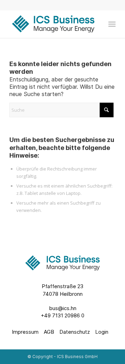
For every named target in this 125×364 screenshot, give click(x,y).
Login (101, 332)
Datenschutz (74, 332)
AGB (49, 332)
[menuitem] (112, 24)
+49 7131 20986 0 (62, 315)
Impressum (25, 332)
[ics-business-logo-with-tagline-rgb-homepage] (51, 24)
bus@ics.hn (62, 308)
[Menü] (112, 24)
